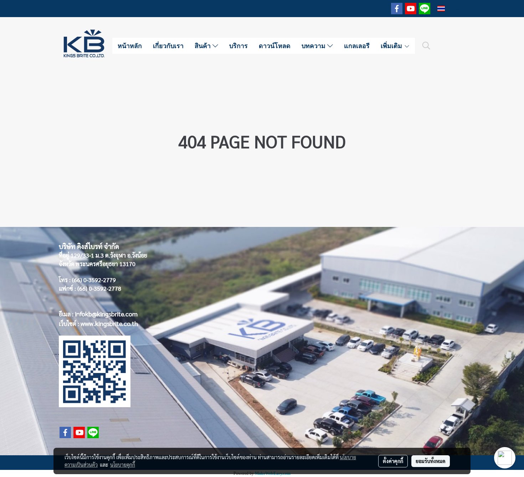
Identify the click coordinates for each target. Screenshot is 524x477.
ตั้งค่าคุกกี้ (393, 461)
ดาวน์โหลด (275, 45)
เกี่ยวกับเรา (168, 45)
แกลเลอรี (357, 45)
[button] (426, 45)
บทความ (314, 45)
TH (450, 8)
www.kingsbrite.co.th (109, 323)
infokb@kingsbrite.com (106, 314)
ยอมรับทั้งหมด (431, 461)
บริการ (238, 45)
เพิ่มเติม (392, 45)
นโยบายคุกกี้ (122, 464)
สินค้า (203, 45)
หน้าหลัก (130, 45)
